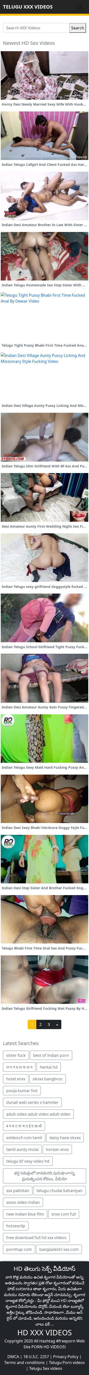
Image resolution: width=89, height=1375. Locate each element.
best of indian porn (51, 1055)
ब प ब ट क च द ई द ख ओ (24, 1126)
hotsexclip (15, 1226)
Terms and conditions (24, 1362)
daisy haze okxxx (65, 1137)
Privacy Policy (65, 1356)
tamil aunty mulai (22, 1149)
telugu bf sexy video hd (27, 1161)
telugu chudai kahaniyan (60, 1190)
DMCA (13, 1356)
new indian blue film (25, 1214)
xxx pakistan (17, 1190)
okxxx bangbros (48, 1079)
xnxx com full (63, 1214)
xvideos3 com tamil (24, 1137)
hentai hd (49, 1067)
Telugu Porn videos (67, 1362)
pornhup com (19, 1249)
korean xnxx (57, 1149)
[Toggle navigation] (79, 7)
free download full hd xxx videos (36, 1237)
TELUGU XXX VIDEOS (28, 6)
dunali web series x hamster (32, 1102)
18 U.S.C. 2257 (36, 1356)
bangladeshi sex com (59, 1249)
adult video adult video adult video (38, 1114)
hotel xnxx (15, 1079)
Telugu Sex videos (45, 1368)
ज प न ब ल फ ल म (19, 1067)
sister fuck (16, 1055)
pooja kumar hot (22, 1090)
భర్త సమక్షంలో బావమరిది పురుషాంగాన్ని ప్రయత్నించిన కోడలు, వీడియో (44, 1175)
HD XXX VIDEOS (44, 1332)
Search (77, 28)
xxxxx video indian (23, 1202)
